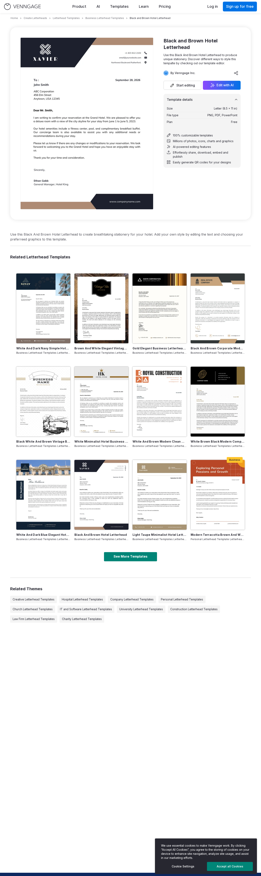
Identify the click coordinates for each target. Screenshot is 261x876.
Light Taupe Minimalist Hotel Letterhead (160, 534)
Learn (144, 6)
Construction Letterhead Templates (194, 609)
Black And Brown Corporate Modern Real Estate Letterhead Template (218, 348)
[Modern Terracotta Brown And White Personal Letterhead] (218, 495)
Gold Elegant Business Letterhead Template (160, 348)
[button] (182, 85)
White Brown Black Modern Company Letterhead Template (218, 441)
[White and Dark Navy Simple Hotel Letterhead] (43, 308)
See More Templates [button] (130, 556)
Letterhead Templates (66, 18)
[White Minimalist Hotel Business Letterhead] (101, 401)
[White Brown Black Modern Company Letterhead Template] (218, 401)
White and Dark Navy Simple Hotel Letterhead (43, 348)
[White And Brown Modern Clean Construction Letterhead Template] (160, 401)
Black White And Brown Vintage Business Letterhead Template (43, 441)
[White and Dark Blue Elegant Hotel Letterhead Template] (43, 495)
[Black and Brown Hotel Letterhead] (101, 495)
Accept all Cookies (230, 866)
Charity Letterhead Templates (82, 619)
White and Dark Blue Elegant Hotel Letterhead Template (43, 534)
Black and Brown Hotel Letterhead (100, 534)
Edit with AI (225, 85)
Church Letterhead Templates (33, 609)
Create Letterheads (35, 18)
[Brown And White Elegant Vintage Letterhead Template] (101, 308)
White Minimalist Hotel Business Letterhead (101, 441)
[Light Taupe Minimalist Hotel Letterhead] (160, 495)
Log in (212, 6)
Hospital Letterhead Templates (82, 599)
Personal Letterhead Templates (182, 599)
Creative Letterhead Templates (33, 599)
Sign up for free (240, 6)
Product (79, 6)
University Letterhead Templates (141, 609)
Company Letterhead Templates (132, 599)
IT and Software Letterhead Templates (86, 609)
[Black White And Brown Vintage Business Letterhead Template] (43, 401)
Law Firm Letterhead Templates (34, 619)
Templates (119, 6)
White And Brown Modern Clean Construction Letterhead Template (160, 441)
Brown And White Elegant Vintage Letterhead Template (101, 348)
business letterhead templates (104, 18)
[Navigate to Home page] (22, 6)
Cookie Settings (183, 866)
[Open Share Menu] (236, 73)
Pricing (165, 6)
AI (98, 6)
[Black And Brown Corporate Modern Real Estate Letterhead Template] (218, 308)
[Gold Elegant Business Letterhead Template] (160, 308)
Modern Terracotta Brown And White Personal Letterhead (218, 534)
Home (14, 18)
